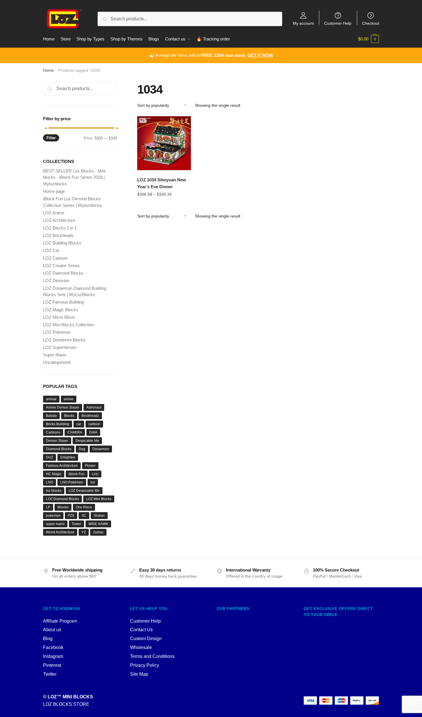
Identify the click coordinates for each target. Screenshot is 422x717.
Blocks (69, 416)
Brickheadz (90, 416)
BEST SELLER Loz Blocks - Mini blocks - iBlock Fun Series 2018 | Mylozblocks (74, 177)
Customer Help (337, 23)
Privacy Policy (144, 665)
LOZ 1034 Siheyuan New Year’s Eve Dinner (161, 183)
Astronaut (93, 407)
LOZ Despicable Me (84, 491)
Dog (82, 449)
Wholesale (141, 647)
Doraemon (100, 449)
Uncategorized (56, 362)
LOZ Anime (53, 212)
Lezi (95, 474)
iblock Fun (77, 474)
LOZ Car (51, 250)
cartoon (94, 424)
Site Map (139, 674)
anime (68, 399)
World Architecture (60, 532)
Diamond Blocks (58, 449)
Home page (54, 191)
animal (51, 399)
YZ (84, 532)
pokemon (53, 516)
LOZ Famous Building (63, 302)
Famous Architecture (62, 466)
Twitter (50, 674)
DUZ (49, 457)
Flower (90, 466)
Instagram (53, 656)
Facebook (53, 647)
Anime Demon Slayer (62, 407)
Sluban (99, 516)
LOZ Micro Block (59, 317)
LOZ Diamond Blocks (63, 273)
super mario (55, 524)
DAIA (93, 432)
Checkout (370, 23)
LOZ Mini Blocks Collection (68, 324)
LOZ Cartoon (55, 258)
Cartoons (53, 432)
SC (84, 516)
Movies (63, 507)
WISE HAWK (98, 524)
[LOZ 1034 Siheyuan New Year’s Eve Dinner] (164, 143)
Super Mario (54, 354)
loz (92, 482)
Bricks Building (57, 424)
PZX (71, 516)
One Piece (84, 507)
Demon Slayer (57, 441)
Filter (51, 138)
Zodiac (98, 532)
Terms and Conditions (152, 656)
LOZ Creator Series (61, 265)
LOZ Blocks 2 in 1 (60, 228)
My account (303, 23)
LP (48, 507)
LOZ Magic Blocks (60, 309)
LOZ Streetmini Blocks (64, 339)
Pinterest (52, 665)
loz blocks (53, 491)
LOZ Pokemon (57, 332)
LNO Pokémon (71, 482)
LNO (49, 482)
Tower (76, 524)
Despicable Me (87, 441)
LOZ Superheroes (60, 347)
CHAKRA (74, 432)
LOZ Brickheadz (58, 235)
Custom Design (146, 638)
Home (48, 70)
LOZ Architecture (59, 220)
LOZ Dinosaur (56, 280)
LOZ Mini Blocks (98, 499)
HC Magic (53, 474)
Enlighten (67, 457)
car (78, 424)
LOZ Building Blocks (62, 242)
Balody (51, 416)
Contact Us (141, 629)
